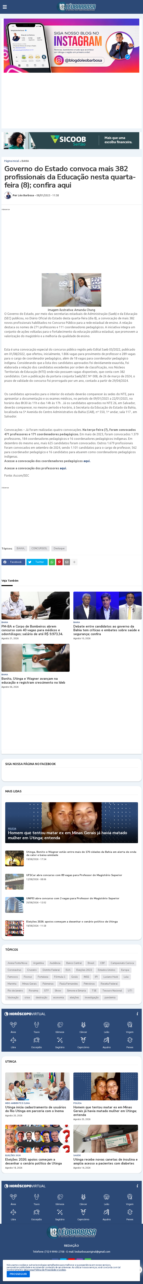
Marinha (12, 983)
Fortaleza (43, 977)
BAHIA (25, 161)
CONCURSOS (39, 548)
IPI (96, 977)
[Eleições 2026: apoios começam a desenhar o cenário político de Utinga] (14, 928)
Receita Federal (109, 983)
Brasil (91, 963)
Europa (125, 970)
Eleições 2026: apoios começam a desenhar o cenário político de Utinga (72, 921)
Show (58, 990)
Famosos (13, 977)
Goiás (74, 977)
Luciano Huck (111, 977)
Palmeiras (48, 983)
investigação (92, 997)
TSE (94, 990)
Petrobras (89, 983)
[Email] (67, 562)
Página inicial (11, 161)
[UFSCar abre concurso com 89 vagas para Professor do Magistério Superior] (14, 882)
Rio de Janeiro (15, 990)
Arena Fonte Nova (17, 963)
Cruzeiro (32, 970)
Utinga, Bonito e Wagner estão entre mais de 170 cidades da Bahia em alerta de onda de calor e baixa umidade (81, 854)
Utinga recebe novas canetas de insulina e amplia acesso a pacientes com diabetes (105, 1161)
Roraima (33, 990)
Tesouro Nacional (112, 990)
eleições (74, 997)
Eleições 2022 (84, 970)
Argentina (38, 963)
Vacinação (13, 997)
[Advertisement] (71, 101)
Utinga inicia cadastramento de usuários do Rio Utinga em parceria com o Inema (35, 1109)
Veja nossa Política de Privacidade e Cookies (45, 1270)
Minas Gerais (29, 983)
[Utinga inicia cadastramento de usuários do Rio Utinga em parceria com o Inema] (37, 1086)
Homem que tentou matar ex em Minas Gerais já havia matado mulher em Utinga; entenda (67, 835)
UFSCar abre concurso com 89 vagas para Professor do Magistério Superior (74, 875)
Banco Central (74, 963)
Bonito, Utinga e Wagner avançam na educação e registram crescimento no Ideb (33, 681)
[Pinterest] (59, 562)
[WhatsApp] (52, 562)
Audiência (55, 963)
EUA (68, 970)
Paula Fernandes (69, 983)
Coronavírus (14, 970)
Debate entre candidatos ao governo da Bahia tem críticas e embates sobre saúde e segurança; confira (106, 630)
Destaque (59, 548)
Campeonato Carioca (122, 963)
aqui (63, 468)
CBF (102, 963)
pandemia (110, 997)
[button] (4, 7)
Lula (126, 977)
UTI (130, 990)
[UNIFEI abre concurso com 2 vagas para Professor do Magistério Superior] (14, 905)
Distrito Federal (51, 970)
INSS (86, 977)
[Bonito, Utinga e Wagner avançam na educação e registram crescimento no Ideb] (35, 658)
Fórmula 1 (59, 977)
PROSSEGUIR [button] (18, 1274)
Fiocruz (28, 977)
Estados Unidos (106, 970)
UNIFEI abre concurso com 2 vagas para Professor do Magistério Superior (72, 898)
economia (58, 997)
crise (27, 997)
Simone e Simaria (76, 990)
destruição (41, 997)
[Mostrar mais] (74, 562)
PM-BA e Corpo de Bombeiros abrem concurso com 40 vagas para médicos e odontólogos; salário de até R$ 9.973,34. (32, 630)
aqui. (86, 461)
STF (46, 990)
